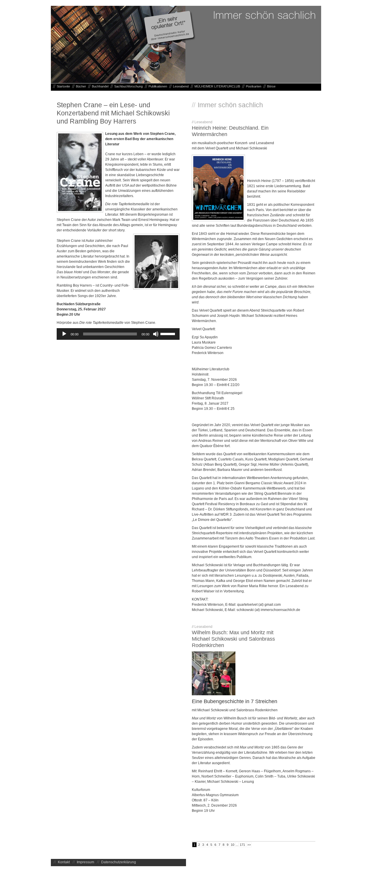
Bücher (81, 86)
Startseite (63, 86)
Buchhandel (100, 86)
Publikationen (158, 86)
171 (242, 844)
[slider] (168, 333)
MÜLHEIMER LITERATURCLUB (217, 86)
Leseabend (181, 86)
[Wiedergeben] (64, 334)
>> (249, 844)
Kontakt (64, 862)
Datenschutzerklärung (118, 862)
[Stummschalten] (156, 334)
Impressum (85, 862)
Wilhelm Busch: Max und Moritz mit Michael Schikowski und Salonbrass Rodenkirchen (233, 639)
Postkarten (253, 86)
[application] (118, 334)
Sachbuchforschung (128, 86)
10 (232, 844)
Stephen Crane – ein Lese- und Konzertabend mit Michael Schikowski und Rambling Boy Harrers (113, 113)
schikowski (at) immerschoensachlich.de (268, 610)
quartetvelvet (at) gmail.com (259, 605)
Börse (271, 86)
